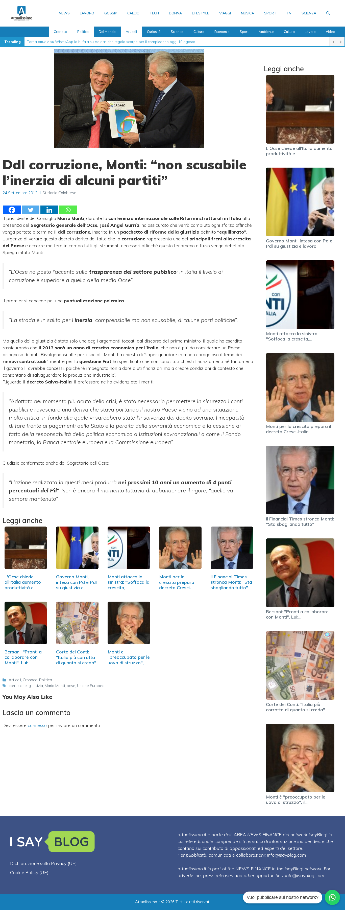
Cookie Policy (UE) (29, 872)
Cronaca (60, 32)
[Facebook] (12, 210)
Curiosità (154, 32)
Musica (247, 13)
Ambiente (266, 32)
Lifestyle (200, 13)
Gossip (110, 13)
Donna (175, 13)
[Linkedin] (49, 210)
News (64, 13)
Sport (270, 13)
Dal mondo (107, 32)
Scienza (309, 13)
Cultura (198, 32)
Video (330, 32)
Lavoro (87, 13)
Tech (154, 13)
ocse (71, 685)
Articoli (131, 32)
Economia (222, 32)
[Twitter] (30, 210)
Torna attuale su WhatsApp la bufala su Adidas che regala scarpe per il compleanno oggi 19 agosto (111, 41)
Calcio (133, 13)
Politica (83, 32)
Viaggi (225, 13)
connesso (37, 725)
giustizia (36, 685)
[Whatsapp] (68, 210)
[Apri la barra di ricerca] (328, 13)
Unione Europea (91, 685)
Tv (288, 13)
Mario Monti (55, 685)
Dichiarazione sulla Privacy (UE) (43, 863)
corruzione (18, 685)
